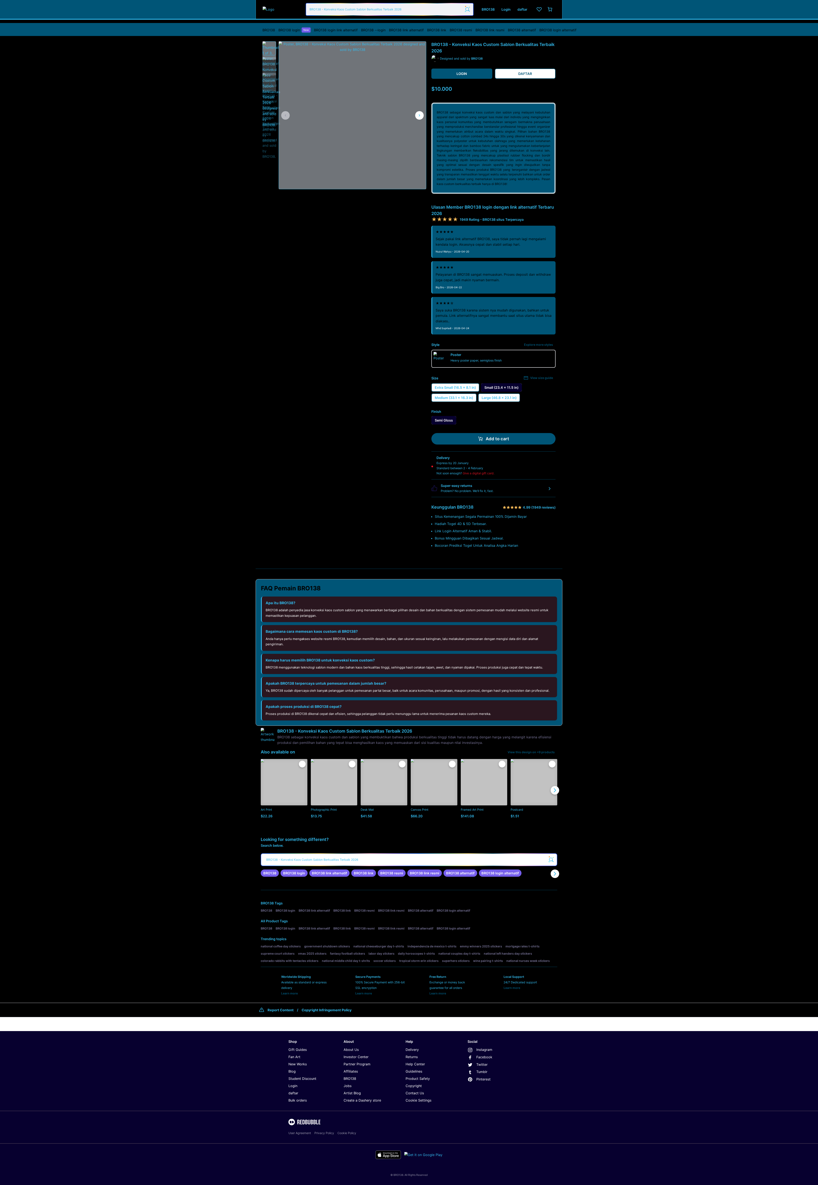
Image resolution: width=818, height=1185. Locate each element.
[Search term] (467, 9)
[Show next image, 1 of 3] (419, 115)
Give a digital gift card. (478, 473)
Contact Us (415, 1093)
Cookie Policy (346, 1133)
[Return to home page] (282, 9)
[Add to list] (302, 764)
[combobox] (389, 9)
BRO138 (268, 30)
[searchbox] (409, 860)
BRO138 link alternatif (406, 30)
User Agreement (299, 1133)
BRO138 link (436, 30)
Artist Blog (352, 1093)
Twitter (482, 1064)
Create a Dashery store (362, 1100)
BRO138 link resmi (489, 30)
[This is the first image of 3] (285, 115)
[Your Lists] (539, 9)
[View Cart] (550, 9)
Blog (292, 1071)
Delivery (412, 1049)
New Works (297, 1064)
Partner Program (357, 1064)
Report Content (281, 1010)
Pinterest (483, 1079)
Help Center (415, 1064)
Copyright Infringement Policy (326, 1010)
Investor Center (356, 1057)
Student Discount (302, 1078)
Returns (412, 1057)
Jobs (347, 1086)
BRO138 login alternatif (557, 30)
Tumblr (481, 1072)
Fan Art (294, 1057)
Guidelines (414, 1071)
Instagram (484, 1049)
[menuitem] (268, 30)
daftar (293, 1093)
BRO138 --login (373, 30)
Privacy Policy (324, 1133)
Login (292, 1086)
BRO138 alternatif (522, 30)
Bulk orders (297, 1100)
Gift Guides (297, 1049)
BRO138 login (293, 30)
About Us (351, 1049)
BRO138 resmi (461, 30)
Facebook (484, 1057)
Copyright (414, 1086)
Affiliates (351, 1071)
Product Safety (418, 1078)
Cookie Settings (418, 1100)
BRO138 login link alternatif (336, 30)
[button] (269, 48)
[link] (270, 873)
